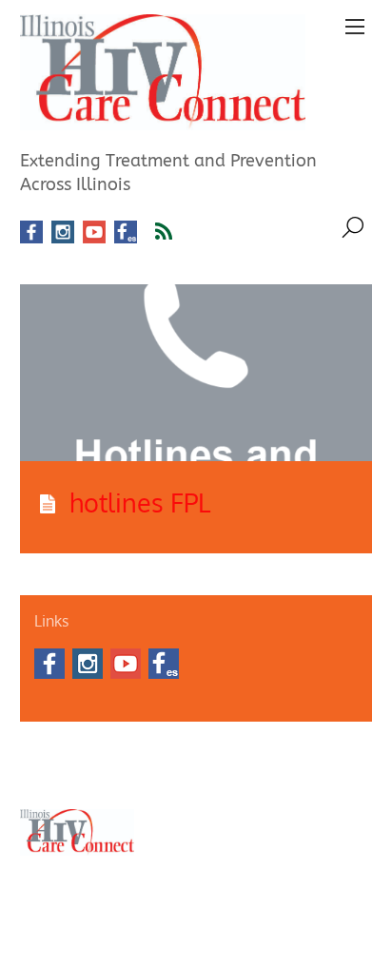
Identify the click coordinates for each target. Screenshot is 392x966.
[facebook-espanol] (125, 232)
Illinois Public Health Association (103, 775)
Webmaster (229, 775)
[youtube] (94, 232)
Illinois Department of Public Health (238, 753)
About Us (43, 753)
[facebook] (31, 232)
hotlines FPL (139, 502)
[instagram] (62, 232)
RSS (175, 232)
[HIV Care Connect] (162, 119)
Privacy (289, 775)
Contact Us (107, 753)
